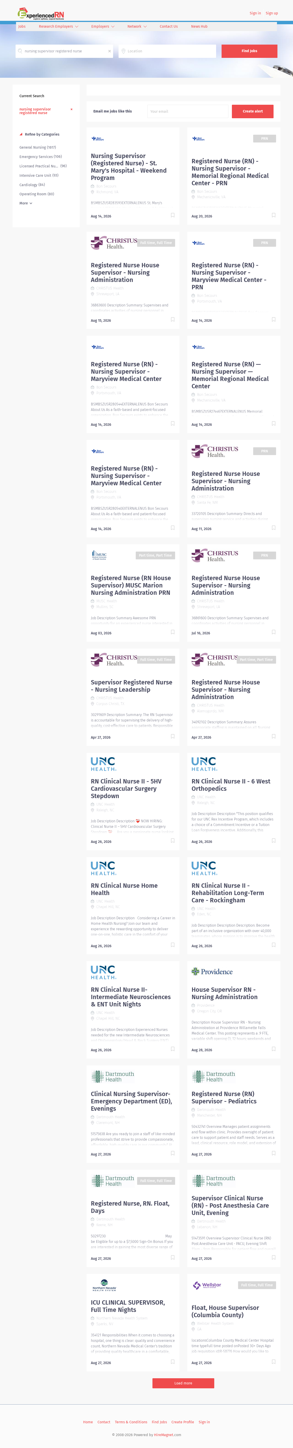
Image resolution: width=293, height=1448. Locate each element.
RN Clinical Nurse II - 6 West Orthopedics (231, 785)
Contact (104, 1422)
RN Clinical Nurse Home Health (124, 889)
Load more (183, 1383)
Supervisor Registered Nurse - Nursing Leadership (131, 686)
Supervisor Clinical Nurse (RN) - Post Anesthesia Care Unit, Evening (230, 1206)
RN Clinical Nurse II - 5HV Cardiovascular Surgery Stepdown (126, 789)
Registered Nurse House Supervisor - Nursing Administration (125, 273)
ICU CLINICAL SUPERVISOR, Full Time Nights (128, 1306)
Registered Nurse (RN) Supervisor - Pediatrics (224, 1097)
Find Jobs (249, 51)
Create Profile (182, 1422)
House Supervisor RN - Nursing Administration (225, 993)
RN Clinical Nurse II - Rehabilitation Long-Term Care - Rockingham (228, 893)
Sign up (272, 13)
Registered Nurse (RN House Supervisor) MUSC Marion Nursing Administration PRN (131, 585)
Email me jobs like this (112, 111)
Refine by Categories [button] (42, 134)
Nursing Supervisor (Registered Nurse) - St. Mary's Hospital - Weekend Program (129, 167)
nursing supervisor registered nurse (35, 111)
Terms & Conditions (131, 1422)
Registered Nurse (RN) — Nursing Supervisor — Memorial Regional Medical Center (230, 375)
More (23, 203)
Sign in (255, 13)
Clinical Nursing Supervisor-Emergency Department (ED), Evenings (131, 1101)
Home (88, 1422)
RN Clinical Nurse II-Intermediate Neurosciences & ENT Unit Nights (131, 997)
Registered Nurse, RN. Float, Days (130, 1207)
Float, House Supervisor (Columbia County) (225, 1311)
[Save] (168, 216)
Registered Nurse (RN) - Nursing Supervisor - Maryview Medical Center (126, 372)
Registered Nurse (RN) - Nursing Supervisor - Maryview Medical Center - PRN (229, 276)
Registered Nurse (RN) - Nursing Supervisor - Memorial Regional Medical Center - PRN (230, 172)
